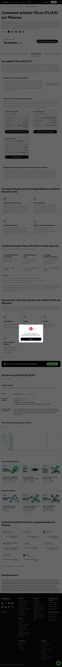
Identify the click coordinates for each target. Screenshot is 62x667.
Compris (31, 339)
